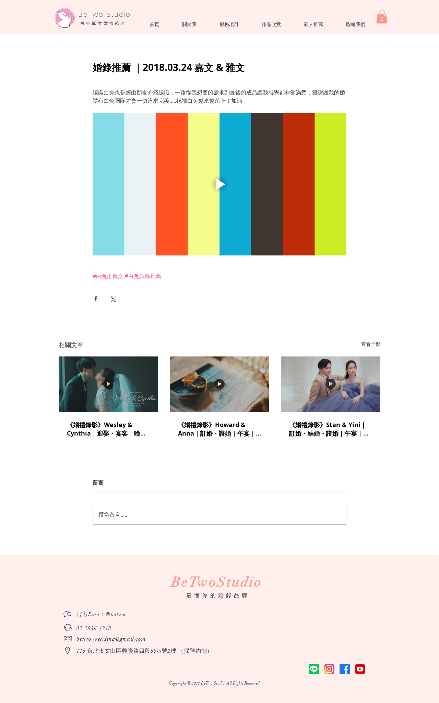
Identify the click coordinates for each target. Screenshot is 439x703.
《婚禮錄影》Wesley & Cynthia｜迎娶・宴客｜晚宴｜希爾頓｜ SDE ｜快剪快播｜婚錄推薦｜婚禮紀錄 (108, 429)
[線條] (314, 669)
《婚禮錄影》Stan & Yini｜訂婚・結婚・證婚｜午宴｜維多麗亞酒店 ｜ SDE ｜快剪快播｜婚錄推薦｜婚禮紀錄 (329, 429)
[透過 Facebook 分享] (96, 298)
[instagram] (329, 669)
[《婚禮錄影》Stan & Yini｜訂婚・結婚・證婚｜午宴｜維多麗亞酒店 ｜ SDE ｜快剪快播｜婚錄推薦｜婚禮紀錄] (330, 384)
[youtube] (360, 669)
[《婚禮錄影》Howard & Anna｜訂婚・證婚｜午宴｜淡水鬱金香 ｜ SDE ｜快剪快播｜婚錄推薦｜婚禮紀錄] (219, 384)
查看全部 (370, 344)
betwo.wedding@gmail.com (110, 639)
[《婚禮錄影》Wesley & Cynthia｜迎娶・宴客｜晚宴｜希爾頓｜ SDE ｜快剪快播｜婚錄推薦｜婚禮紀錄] (108, 384)
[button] (189, 24)
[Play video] (219, 184)
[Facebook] (345, 669)
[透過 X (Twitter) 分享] (112, 298)
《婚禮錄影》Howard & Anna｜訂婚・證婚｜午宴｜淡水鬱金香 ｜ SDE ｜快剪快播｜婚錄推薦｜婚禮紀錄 (217, 429)
